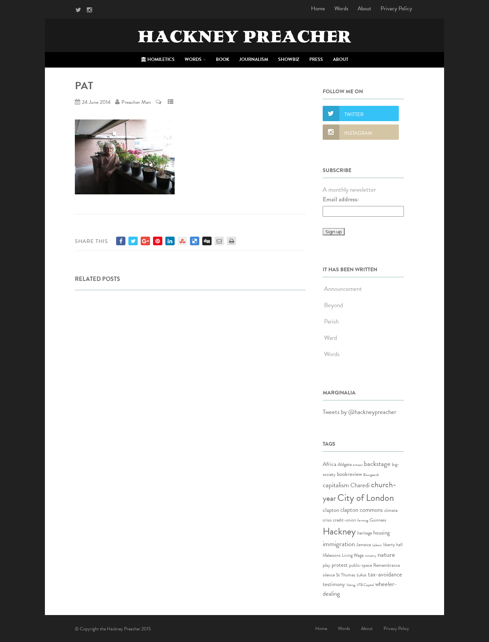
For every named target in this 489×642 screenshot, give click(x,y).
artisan (358, 465)
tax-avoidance (385, 574)
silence (329, 574)
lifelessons (332, 555)
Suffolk (362, 575)
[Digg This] (207, 241)
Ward (330, 337)
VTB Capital (365, 585)
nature (386, 554)
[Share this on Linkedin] (170, 241)
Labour (377, 545)
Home (318, 8)
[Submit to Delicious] (194, 241)
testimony (334, 584)
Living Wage (353, 555)
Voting (350, 585)
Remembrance (386, 565)
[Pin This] (157, 241)
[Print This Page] (231, 241)
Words (341, 8)
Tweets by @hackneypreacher (359, 412)
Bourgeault (371, 475)
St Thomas (345, 574)
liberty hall (393, 544)
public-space (360, 565)
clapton (331, 510)
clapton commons (361, 510)
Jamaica (363, 544)
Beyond (333, 305)
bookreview (349, 474)
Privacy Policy (396, 8)
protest (340, 565)
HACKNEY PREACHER (244, 38)
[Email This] (219, 241)
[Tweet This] (133, 241)
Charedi (360, 485)
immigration (339, 543)
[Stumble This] (182, 241)
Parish (331, 321)
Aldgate (345, 464)
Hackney (339, 531)
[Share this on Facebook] (120, 241)
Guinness (378, 520)
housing (381, 533)
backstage (377, 463)
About (364, 8)
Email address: (341, 199)
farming (362, 520)
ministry (370, 555)
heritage (364, 533)
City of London (365, 498)
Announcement (343, 289)
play (326, 565)
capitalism (336, 485)
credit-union (344, 520)
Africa (329, 464)
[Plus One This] (145, 241)
